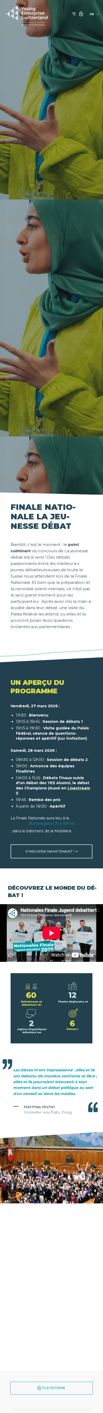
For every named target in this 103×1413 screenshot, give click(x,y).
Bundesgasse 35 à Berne (51, 823)
